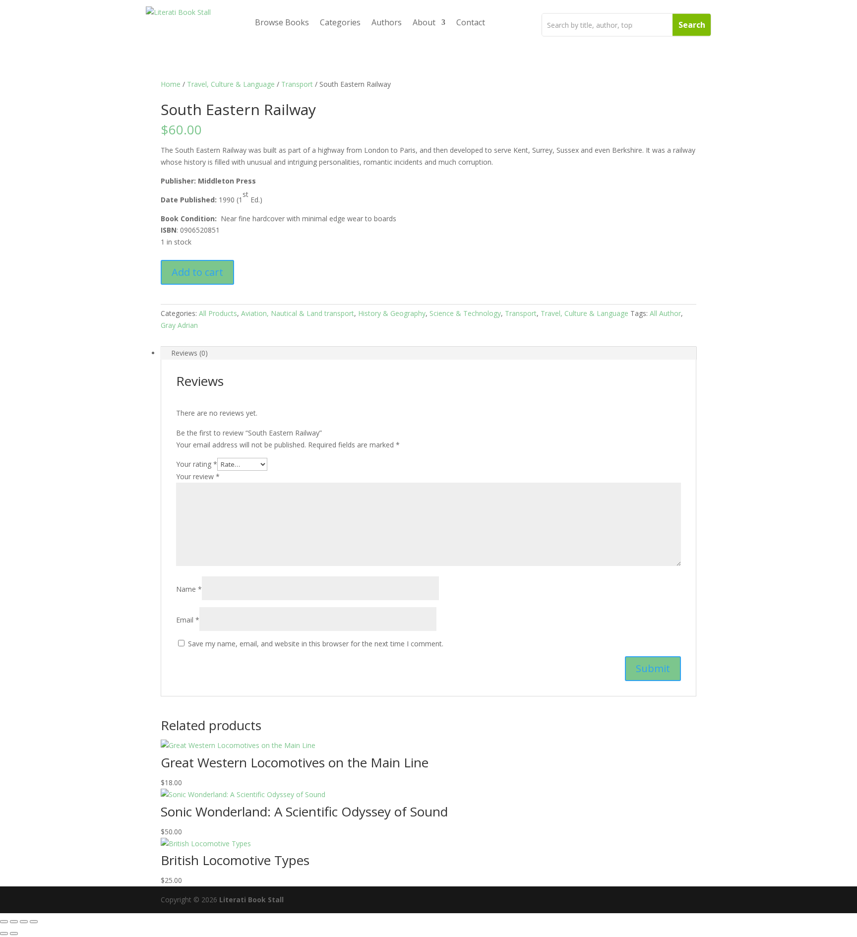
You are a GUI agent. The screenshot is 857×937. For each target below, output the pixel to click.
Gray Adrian (179, 325)
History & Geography (392, 313)
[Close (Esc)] (34, 921)
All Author (665, 313)
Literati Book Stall (251, 899)
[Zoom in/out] (4, 921)
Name (189, 589)
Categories (340, 22)
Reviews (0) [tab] (189, 353)
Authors (386, 22)
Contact (470, 22)
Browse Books (282, 22)
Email (187, 620)
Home (171, 84)
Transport (297, 84)
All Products (218, 313)
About (424, 22)
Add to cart (197, 272)
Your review (198, 476)
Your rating (196, 464)
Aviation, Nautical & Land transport (297, 313)
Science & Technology (465, 313)
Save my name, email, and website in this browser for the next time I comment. (315, 643)
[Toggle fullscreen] (14, 921)
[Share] (24, 921)
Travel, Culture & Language (231, 84)
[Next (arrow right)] (14, 933)
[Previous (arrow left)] (4, 933)
